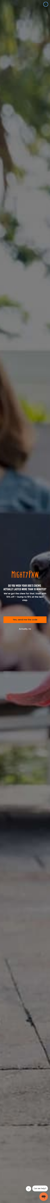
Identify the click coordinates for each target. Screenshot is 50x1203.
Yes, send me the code (25, 619)
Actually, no (25, 628)
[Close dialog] (46, 4)
